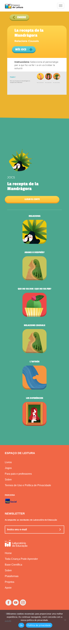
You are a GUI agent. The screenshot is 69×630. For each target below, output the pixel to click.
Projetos (9, 582)
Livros (8, 462)
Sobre (8, 479)
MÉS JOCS (21, 49)
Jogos (8, 468)
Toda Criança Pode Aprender (21, 559)
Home (8, 553)
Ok (21, 625)
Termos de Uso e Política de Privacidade (28, 485)
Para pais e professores (18, 473)
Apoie (8, 587)
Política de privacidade (39, 625)
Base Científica (13, 564)
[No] (65, 620)
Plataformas (11, 576)
